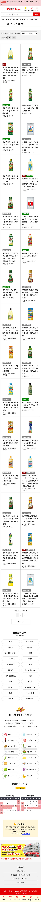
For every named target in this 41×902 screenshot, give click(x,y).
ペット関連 (30, 693)
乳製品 (30, 681)
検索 (36, 14)
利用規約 (20, 882)
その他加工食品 (10, 676)
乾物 (30, 664)
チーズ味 (29, 758)
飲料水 (10, 647)
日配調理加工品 (30, 687)
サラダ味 (29, 752)
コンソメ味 (11, 764)
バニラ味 (11, 752)
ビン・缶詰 (10, 664)
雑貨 (10, 693)
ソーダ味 (29, 734)
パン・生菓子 (30, 642)
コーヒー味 (11, 746)
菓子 (10, 642)
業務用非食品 (30, 699)
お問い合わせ (20, 871)
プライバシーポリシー (20, 879)
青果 (10, 681)
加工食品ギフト (30, 670)
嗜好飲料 (30, 647)
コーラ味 (11, 740)
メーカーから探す (13, 19)
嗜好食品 (11, 670)
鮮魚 (30, 676)
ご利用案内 (26, 834)
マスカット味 (11, 776)
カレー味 (29, 764)
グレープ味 (30, 769)
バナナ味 (29, 776)
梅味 (9, 734)
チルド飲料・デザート (10, 653)
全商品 (3, 19)
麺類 (30, 653)
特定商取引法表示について (20, 875)
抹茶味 (28, 746)
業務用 (10, 699)
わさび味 (11, 758)
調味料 (30, 659)
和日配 (10, 687)
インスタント (10, 659)
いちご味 (29, 740)
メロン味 (11, 769)
